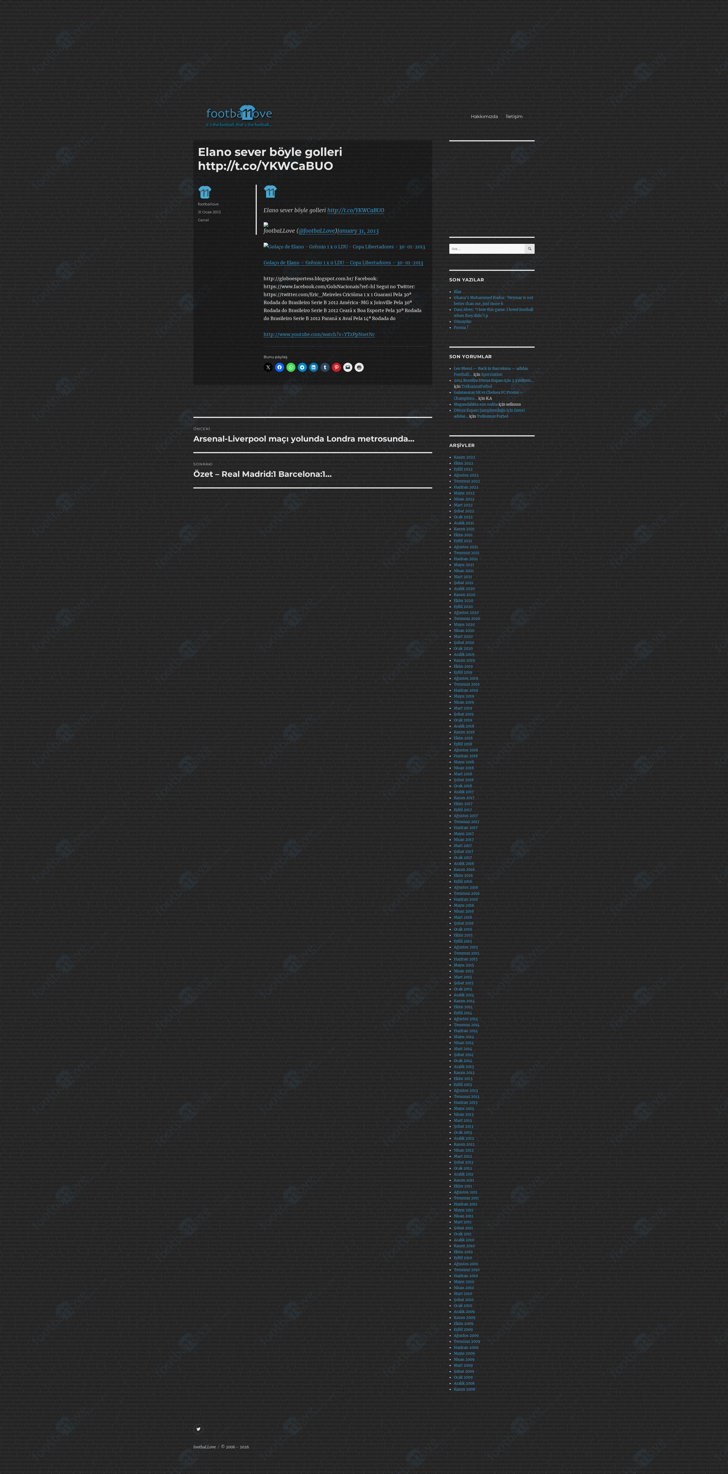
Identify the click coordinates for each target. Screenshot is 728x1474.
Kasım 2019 (464, 660)
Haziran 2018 (466, 756)
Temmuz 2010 (466, 1269)
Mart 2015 (463, 977)
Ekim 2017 (463, 803)
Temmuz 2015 (466, 953)
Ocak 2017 (463, 857)
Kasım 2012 (464, 1144)
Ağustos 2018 (466, 750)
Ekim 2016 (463, 875)
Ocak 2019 (463, 720)
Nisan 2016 (464, 911)
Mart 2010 (463, 1293)
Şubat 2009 (464, 1371)
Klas (458, 291)
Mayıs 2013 (464, 1108)
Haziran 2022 (466, 487)
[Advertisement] (365, 55)
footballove (208, 204)
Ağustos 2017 (466, 815)
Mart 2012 (463, 1156)
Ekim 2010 (463, 1252)
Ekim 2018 (463, 738)
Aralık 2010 (464, 1240)
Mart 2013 (463, 1120)
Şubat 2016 (464, 923)
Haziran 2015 (466, 959)
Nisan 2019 (464, 702)
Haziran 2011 (465, 1204)
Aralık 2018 (464, 726)
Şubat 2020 (464, 642)
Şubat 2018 (463, 780)
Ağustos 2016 (466, 887)
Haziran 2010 (466, 1275)
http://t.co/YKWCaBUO (355, 210)
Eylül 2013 (463, 1084)
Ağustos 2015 (466, 947)
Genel (203, 220)
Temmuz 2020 (467, 618)
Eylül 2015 (463, 941)
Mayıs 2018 (464, 762)
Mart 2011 (462, 1222)
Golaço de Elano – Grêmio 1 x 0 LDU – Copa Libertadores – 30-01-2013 (343, 262)
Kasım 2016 (464, 869)
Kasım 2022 (464, 457)
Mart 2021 (463, 576)
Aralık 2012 (464, 1138)
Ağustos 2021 (466, 547)
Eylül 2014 (463, 1013)
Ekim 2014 (463, 1007)
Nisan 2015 (464, 971)
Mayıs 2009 (464, 1353)
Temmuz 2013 (466, 1096)
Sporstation (491, 374)
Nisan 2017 (464, 839)
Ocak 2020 (463, 648)
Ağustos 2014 (466, 1019)
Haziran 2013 (465, 1102)
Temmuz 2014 (466, 1024)
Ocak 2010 (463, 1305)
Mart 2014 (463, 1048)
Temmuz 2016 (467, 893)
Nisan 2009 (464, 1359)
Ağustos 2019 (466, 678)
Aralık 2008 (464, 1383)
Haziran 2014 (466, 1030)
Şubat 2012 (463, 1162)
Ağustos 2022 (466, 475)
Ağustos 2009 (466, 1335)
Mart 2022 (463, 505)
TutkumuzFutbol (477, 386)
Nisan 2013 (463, 1114)
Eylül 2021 (463, 541)
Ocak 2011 (462, 1234)
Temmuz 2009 (467, 1341)
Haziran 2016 (466, 899)
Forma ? (461, 327)
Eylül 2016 (463, 881)
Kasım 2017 (464, 797)
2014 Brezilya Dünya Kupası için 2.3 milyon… (493, 380)
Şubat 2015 (463, 983)
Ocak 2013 (463, 1132)
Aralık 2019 (464, 654)
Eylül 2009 (463, 1329)
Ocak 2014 (463, 1060)
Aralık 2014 (464, 995)
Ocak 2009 (463, 1377)
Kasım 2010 (464, 1246)
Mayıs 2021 (464, 564)
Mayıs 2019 (464, 696)
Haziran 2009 (466, 1347)
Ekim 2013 (463, 1078)
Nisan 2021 (464, 570)
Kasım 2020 (464, 594)
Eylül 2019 (463, 672)
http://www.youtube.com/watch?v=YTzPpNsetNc (319, 334)
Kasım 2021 (464, 529)
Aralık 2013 (464, 1066)
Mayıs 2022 (464, 493)
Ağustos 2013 (466, 1090)
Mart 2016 (463, 917)
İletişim (514, 116)
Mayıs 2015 (464, 965)
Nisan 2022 (464, 499)
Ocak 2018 (463, 786)
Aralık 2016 (464, 863)
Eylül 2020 (463, 606)
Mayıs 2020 (464, 624)
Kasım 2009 (464, 1317)
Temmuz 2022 (467, 481)
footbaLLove (204, 1447)
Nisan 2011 (463, 1216)
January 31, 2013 (358, 230)
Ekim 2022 (463, 463)
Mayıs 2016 (464, 905)
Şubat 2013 (463, 1126)
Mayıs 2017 (464, 833)
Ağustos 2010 (466, 1263)
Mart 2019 (463, 708)
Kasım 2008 (464, 1389)
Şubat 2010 (463, 1299)
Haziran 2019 (466, 690)
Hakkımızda (484, 116)
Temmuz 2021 (466, 553)
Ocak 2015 (463, 989)
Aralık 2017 (464, 791)
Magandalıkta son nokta (476, 404)
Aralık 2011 (463, 1174)
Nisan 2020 (464, 630)
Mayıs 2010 (464, 1281)
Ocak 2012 (463, 1168)
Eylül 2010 (463, 1258)
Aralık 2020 (464, 588)
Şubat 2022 (464, 511)
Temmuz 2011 (466, 1198)
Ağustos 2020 (466, 612)
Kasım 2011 (464, 1180)
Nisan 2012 (464, 1150)
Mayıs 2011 (463, 1210)
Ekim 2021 (463, 535)
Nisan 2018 (464, 768)
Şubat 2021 (463, 582)
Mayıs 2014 (464, 1036)
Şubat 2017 (463, 851)
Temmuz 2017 (466, 821)
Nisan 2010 (464, 1287)
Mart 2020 (463, 636)
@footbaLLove (317, 230)
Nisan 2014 (464, 1042)
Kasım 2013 (464, 1072)
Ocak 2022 (463, 517)
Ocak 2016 (463, 929)
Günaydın (462, 321)
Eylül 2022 (463, 469)
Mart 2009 (463, 1365)
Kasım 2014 (464, 1001)
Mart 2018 (463, 774)
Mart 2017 (463, 845)
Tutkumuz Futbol (492, 416)
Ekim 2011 (463, 1186)
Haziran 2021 (466, 558)
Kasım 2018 (464, 732)
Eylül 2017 (463, 809)
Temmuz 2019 (467, 684)
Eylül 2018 (463, 744)
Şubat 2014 (463, 1054)
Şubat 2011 (463, 1228)
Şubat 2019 (464, 714)
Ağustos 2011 (465, 1192)
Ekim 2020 (463, 600)
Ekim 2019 (463, 666)
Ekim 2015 (463, 935)
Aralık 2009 (464, 1311)
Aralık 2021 (464, 523)
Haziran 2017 (466, 827)
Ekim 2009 (463, 1323)
